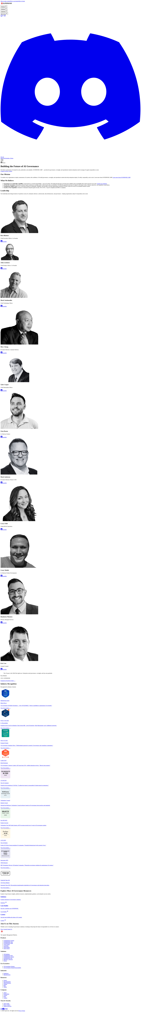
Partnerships (6, 994)
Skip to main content (5, 1)
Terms (23, 1010)
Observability (7, 947)
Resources (3, 14)
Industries (3, 11)
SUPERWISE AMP (8, 943)
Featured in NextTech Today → (8, 680)
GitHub (5, 984)
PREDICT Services (8, 959)
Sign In (2, 157)
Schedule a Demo (9, 158)
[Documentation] (1, 16)
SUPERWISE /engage (9, 956)
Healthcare (6, 973)
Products (3, 6)
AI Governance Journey (9, 966)
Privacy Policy (7, 1004)
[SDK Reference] (3, 16)
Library (5, 980)
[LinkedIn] (3, 1009)
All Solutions (7, 954)
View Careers (9, 171)
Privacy (20, 1010)
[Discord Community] (70, 155)
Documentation (7, 981)
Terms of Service (7, 1006)
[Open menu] (2, 160)
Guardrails (6, 945)
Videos (5, 987)
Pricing (5, 960)
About (5, 992)
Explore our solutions (102, 183)
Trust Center (6, 1003)
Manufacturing (7, 974)
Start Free (3, 158)
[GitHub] (5, 16)
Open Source (7, 948)
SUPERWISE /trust (8, 955)
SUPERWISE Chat (8, 942)
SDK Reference (7, 983)
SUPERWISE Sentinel (9, 940)
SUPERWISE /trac (8, 958)
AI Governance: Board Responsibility (12, 967)
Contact (5, 998)
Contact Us (3, 171)
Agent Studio (7, 944)
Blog (5, 985)
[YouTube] (7, 1009)
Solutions (3, 9)
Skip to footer (22, 1)
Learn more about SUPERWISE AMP (121, 177)
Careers (5, 995)
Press (5, 996)
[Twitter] (1, 1009)
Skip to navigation (14, 1)
